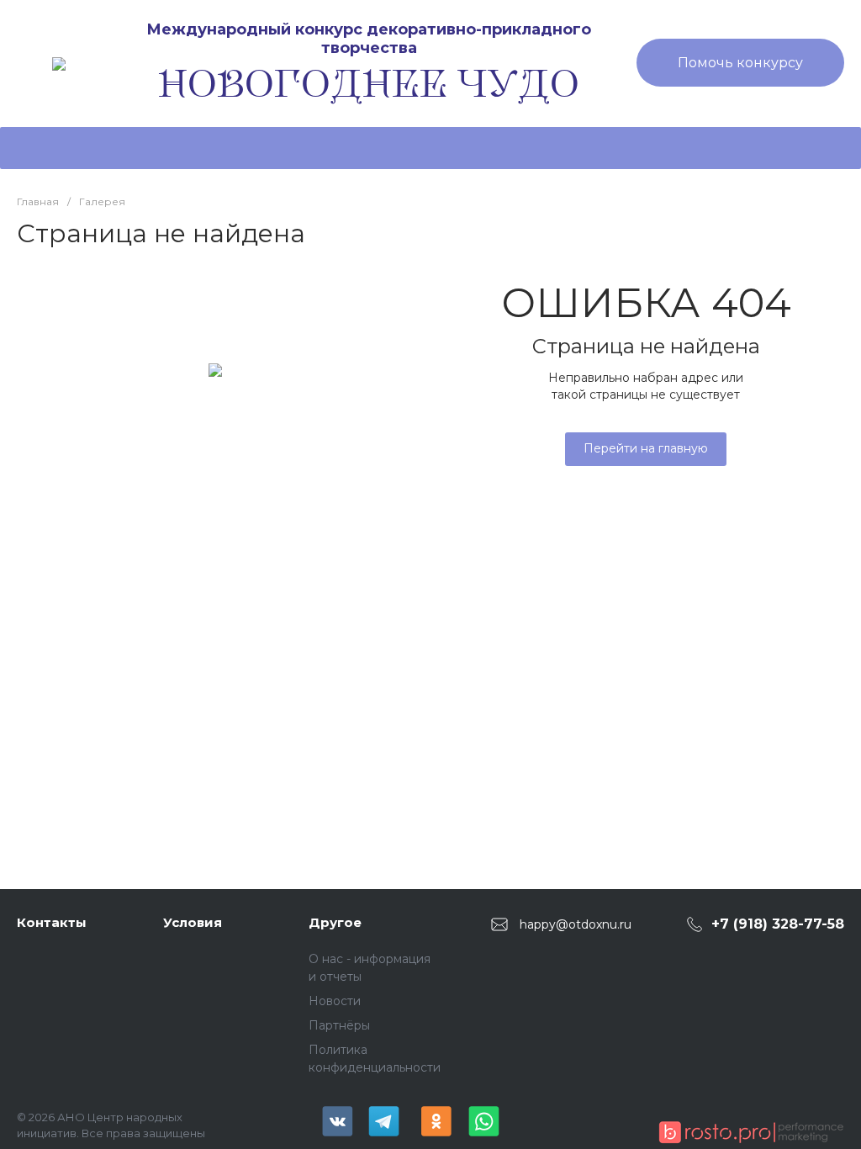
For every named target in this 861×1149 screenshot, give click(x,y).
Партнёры (339, 1025)
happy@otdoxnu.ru (575, 923)
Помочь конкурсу (740, 63)
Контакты (52, 922)
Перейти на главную (646, 448)
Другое (335, 922)
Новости (335, 1001)
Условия (192, 922)
